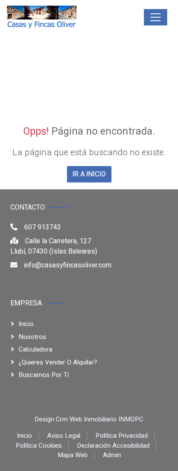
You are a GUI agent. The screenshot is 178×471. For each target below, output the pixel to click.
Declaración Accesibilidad (113, 445)
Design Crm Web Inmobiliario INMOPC (89, 419)
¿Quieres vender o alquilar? (58, 362)
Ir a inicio (89, 174)
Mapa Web (72, 455)
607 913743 (42, 227)
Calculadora (35, 349)
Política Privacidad (121, 435)
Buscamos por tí (44, 375)
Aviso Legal (63, 435)
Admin (112, 455)
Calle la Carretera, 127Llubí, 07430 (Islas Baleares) (53, 246)
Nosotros (32, 337)
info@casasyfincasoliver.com (67, 265)
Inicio (26, 324)
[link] (61, 17)
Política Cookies (39, 445)
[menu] (155, 17)
